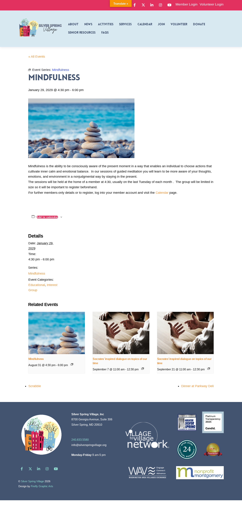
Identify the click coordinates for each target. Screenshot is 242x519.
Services (125, 24)
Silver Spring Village (32, 481)
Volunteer (179, 24)
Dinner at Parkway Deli (197, 386)
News (88, 24)
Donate (199, 24)
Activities (105, 24)
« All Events (36, 56)
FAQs (105, 32)
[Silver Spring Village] (40, 38)
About (73, 24)
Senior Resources (81, 32)
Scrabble (34, 386)
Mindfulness (36, 273)
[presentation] (56, 333)
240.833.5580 (80, 439)
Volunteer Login (212, 4)
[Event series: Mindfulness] (72, 364)
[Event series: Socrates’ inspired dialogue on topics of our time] (142, 369)
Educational (36, 285)
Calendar (144, 24)
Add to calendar (47, 217)
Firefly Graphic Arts (42, 486)
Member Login (187, 4)
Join (161, 24)
